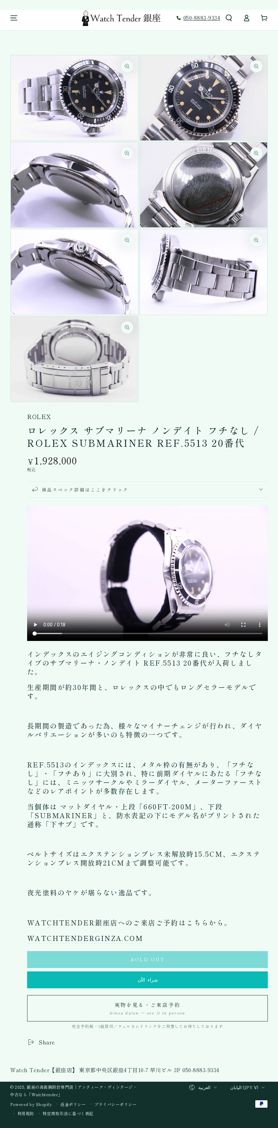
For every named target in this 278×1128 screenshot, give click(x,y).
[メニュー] (14, 17)
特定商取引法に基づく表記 (68, 1113)
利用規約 (25, 1113)
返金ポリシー (73, 1104)
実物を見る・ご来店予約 (147, 1008)
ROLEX (39, 416)
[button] (229, 17)
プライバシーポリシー (115, 1104)
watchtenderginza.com (85, 938)
